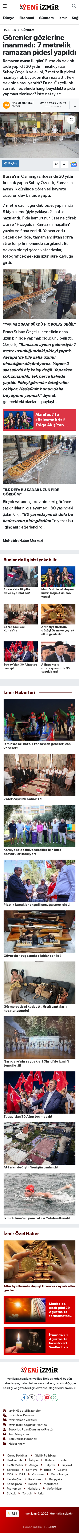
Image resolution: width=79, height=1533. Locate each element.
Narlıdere (34, 1488)
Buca (47, 1469)
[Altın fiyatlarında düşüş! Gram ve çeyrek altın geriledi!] (58, 614)
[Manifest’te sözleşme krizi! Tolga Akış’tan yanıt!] (58, 576)
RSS (14, 1513)
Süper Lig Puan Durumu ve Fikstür (31, 1429)
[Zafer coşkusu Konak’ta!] (21, 614)
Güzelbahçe (59, 1474)
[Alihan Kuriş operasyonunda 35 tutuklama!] (58, 651)
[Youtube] (47, 1397)
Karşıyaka (55, 1479)
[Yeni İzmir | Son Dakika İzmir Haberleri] (39, 6)
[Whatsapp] (54, 1397)
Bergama (13, 1469)
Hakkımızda (15, 1460)
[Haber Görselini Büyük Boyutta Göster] (39, 294)
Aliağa (33, 1465)
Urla (41, 1493)
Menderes (51, 1484)
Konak (32, 1484)
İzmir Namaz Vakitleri (23, 1420)
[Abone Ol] (73, 164)
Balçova (50, 1465)
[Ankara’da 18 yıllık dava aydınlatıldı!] (21, 576)
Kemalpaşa (14, 1484)
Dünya (8, 18)
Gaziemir (38, 1474)
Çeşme (62, 1469)
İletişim (34, 1460)
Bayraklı (67, 1465)
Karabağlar (14, 1479)
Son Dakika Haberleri (23, 1438)
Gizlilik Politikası (45, 1455)
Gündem (46, 18)
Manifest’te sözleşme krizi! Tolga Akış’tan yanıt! (57, 593)
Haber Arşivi (17, 1443)
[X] (31, 1397)
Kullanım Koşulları (56, 1460)
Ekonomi (26, 18)
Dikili (22, 1474)
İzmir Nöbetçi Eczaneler (25, 1410)
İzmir (63, 18)
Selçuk (11, 1493)
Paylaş (12, 163)
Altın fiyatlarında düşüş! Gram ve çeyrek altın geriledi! (57, 631)
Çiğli (10, 1474)
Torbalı (27, 1493)
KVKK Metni (15, 1465)
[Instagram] (39, 1397)
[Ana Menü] (5, 6)
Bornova (31, 1469)
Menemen (14, 1488)
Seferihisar (54, 1488)
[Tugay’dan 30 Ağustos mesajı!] (21, 651)
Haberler (9, 30)
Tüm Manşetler (19, 1434)
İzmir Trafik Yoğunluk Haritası (28, 1424)
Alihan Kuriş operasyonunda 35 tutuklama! (55, 668)
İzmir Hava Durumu (21, 1415)
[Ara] (74, 6)
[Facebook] (24, 1397)
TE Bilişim (50, 1527)
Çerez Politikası (17, 1455)
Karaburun (35, 1479)
